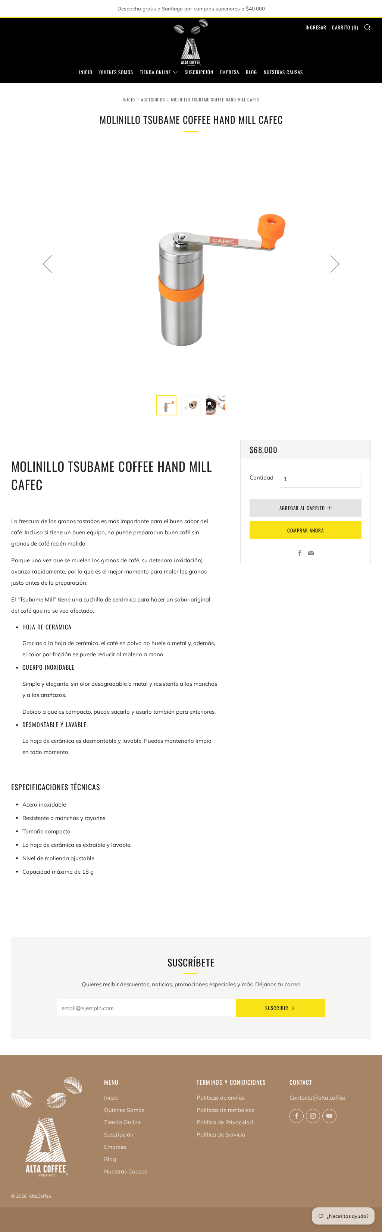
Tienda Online (155, 72)
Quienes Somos (116, 72)
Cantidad (261, 477)
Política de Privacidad (225, 1122)
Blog (251, 72)
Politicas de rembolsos (225, 1109)
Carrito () (345, 27)
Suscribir (276, 1008)
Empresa (229, 72)
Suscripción (199, 72)
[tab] (166, 405)
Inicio (86, 72)
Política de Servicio (221, 1134)
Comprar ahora (305, 530)
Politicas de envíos (221, 1097)
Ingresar (316, 27)
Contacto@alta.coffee (317, 1097)
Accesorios (153, 100)
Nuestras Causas (283, 72)
